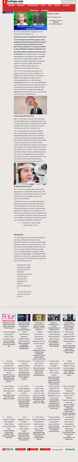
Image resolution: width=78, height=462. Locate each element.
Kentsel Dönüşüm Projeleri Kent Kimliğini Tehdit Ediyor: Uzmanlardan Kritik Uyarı (9, 434)
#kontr (25, 276)
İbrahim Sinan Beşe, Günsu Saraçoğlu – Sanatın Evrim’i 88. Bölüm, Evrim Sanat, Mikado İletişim (54, 380)
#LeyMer (24, 279)
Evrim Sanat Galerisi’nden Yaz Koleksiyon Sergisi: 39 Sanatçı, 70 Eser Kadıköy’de (39, 326)
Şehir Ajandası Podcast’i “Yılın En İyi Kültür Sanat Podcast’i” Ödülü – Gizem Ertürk (69, 326)
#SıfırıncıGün (23, 269)
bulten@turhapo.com (57, 24)
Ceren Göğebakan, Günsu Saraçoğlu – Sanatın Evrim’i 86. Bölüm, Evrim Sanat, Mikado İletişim (24, 436)
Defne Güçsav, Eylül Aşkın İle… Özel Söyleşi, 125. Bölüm (9, 397)
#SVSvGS (20, 283)
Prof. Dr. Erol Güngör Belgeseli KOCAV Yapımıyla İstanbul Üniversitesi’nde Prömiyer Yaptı (24, 403)
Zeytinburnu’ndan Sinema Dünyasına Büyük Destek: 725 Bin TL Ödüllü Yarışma (24, 376)
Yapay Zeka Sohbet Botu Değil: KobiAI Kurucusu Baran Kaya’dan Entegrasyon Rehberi (24, 326)
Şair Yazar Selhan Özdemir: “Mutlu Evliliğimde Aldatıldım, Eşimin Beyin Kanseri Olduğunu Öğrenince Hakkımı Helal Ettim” (69, 409)
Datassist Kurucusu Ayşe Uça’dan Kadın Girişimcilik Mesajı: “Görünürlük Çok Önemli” (9, 378)
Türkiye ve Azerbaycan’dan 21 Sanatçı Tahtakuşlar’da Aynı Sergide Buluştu (54, 326)
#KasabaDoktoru (22, 281)
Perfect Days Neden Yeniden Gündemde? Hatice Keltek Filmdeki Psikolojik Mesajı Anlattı (69, 349)
